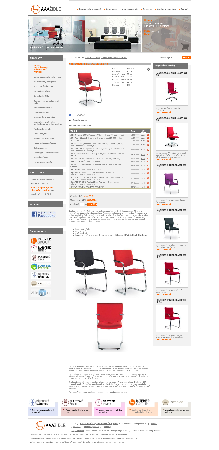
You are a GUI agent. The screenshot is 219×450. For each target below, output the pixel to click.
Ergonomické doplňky (43, 162)
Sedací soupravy (41, 148)
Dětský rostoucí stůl (43, 108)
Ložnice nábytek (37, 442)
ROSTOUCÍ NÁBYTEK (43, 87)
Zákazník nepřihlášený (155, 23)
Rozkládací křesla (41, 157)
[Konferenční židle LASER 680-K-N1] (172, 195)
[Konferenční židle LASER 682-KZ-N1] (172, 285)
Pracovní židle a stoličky (44, 117)
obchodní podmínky (92, 427)
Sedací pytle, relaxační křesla (46, 153)
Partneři (184, 9)
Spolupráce (111, 9)
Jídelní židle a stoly (42, 129)
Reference (147, 9)
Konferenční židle (41, 113)
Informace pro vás (130, 9)
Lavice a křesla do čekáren (45, 143)
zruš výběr (143, 131)
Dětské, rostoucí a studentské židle (47, 102)
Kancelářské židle (41, 96)
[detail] (89, 108)
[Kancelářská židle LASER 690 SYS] (172, 148)
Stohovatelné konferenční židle (114, 58)
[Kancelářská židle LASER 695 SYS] (172, 103)
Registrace (164, 26)
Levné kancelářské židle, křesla (47, 77)
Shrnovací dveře (37, 438)
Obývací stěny (78, 430)
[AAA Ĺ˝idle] (46, 13)
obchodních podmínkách (116, 392)
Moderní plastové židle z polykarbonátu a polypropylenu (48, 123)
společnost (76, 427)
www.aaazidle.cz (126, 382)
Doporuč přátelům (79, 115)
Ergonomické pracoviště (90, 9)
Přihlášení (149, 26)
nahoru (154, 423)
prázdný (155, 31)
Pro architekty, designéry (45, 82)
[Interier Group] (51, 429)
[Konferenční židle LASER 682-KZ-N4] (172, 330)
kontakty (107, 427)
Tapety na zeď (36, 434)
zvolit (143, 135)
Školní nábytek (40, 134)
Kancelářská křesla (42, 91)
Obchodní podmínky (166, 9)
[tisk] (149, 71)
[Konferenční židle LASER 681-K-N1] (172, 240)
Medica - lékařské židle (44, 139)
